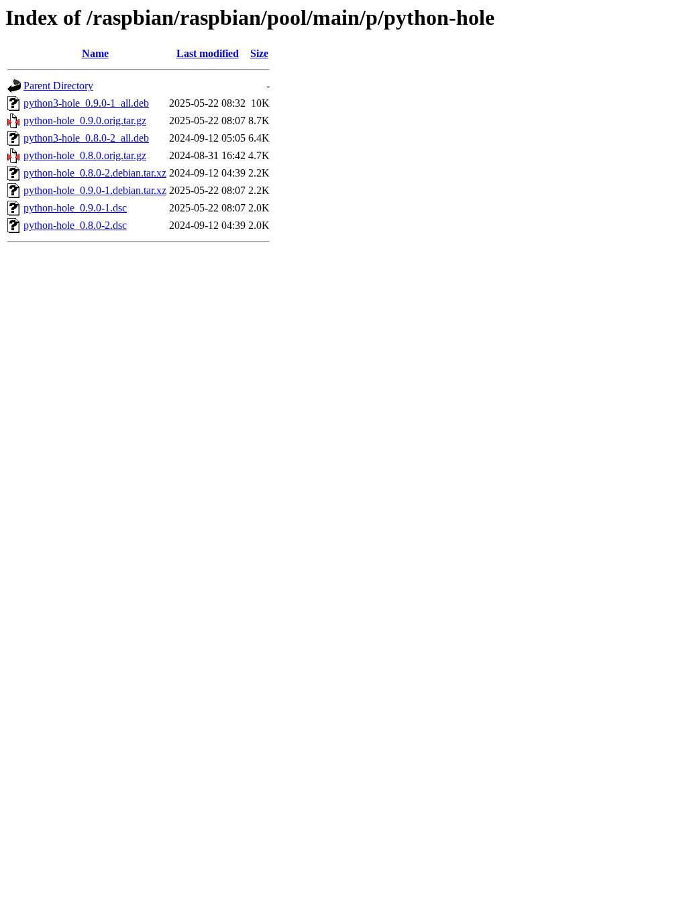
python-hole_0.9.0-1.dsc (75, 207)
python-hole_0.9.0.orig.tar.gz (84, 120)
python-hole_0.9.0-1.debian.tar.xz (94, 190)
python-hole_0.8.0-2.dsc (75, 225)
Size (259, 53)
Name (95, 53)
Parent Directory (58, 85)
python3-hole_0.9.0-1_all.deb (86, 103)
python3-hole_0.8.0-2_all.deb (86, 138)
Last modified (207, 53)
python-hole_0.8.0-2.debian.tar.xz (94, 173)
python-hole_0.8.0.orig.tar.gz (84, 155)
